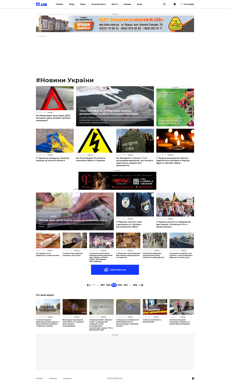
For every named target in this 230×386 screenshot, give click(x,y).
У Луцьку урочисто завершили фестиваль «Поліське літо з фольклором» (173, 224)
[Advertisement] (115, 58)
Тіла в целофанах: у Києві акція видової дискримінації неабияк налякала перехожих (108, 112)
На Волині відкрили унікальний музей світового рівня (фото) (153, 255)
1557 (102, 285)
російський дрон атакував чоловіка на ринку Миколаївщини (180, 322)
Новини (59, 4)
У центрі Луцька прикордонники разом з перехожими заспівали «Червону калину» (47, 323)
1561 (126, 285)
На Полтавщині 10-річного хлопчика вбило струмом (90, 159)
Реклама (53, 378)
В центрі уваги (99, 4)
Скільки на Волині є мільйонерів (152, 321)
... (97, 285)
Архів (139, 4)
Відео (83, 4)
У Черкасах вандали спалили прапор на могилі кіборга (52, 159)
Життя (115, 4)
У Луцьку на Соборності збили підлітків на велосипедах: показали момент (127, 323)
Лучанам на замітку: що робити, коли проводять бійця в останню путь (181, 255)
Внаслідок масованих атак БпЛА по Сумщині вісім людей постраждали (73, 323)
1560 (120, 285)
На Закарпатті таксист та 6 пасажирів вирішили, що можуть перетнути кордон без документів (134, 162)
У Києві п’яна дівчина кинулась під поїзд (73, 254)
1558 (108, 285)
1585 (135, 285)
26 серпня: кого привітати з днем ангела (47, 254)
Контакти (67, 378)
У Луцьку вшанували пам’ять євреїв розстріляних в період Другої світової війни (173, 160)
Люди (71, 4)
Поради (127, 4)
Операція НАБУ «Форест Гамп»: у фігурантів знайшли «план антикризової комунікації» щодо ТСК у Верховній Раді (101, 325)
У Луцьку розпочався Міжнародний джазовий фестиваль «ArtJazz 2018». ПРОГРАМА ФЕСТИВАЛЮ (100, 257)
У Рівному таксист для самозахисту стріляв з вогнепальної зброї (129, 224)
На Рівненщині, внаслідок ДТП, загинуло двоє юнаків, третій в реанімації (53, 118)
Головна (39, 378)
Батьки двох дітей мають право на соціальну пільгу (73, 220)
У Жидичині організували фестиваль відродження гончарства (128, 255)
